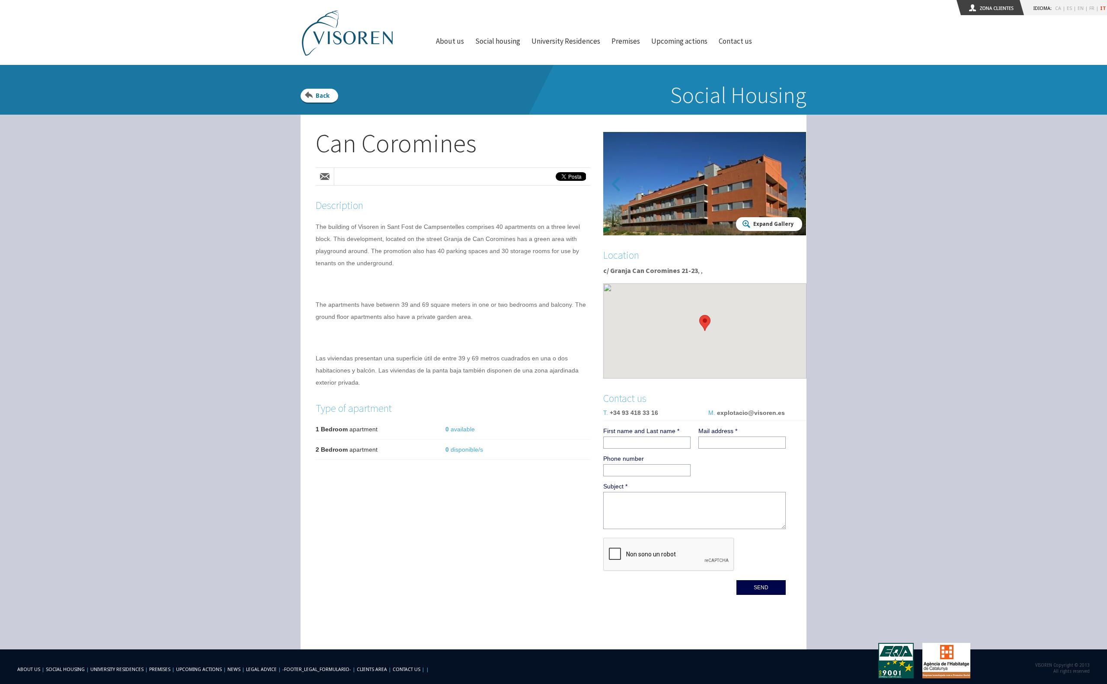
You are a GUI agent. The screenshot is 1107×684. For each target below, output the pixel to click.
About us (450, 41)
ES (1069, 8)
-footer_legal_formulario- (316, 669)
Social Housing (66, 669)
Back (323, 95)
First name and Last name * (641, 430)
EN (1081, 8)
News (233, 669)
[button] (704, 323)
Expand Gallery (773, 224)
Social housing (497, 41)
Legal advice (261, 669)
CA (1058, 8)
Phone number (623, 458)
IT (1103, 8)
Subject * (615, 486)
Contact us (735, 41)
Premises (625, 41)
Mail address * (717, 430)
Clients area (372, 669)
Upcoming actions (679, 41)
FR (1091, 8)
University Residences (565, 41)
